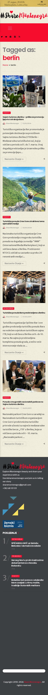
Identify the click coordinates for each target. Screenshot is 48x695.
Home (5, 65)
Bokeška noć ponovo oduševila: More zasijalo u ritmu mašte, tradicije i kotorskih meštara (27, 583)
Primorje (16, 556)
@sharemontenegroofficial (14, 671)
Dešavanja (8, 308)
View (22, 91)
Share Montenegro (32, 682)
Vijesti (6, 113)
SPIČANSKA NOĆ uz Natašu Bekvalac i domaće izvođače (26, 544)
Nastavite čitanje (13, 159)
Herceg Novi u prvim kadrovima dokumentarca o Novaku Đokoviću (27, 563)
